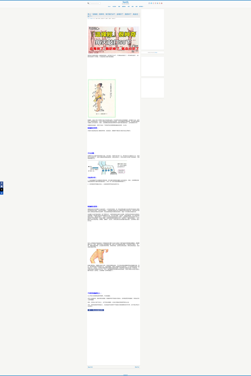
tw (151, 3)
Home (109, 6)
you (162, 3)
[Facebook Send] (1, 186)
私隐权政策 (125, 374)
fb (149, 3)
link (157, 3)
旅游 (132, 6)
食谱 (136, 6)
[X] (1, 189)
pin (155, 3)
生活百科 (114, 6)
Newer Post (90, 367)
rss (160, 3)
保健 (119, 6)
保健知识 (91, 18)
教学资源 (141, 6)
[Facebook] (1, 183)
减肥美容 (124, 6)
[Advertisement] (111, 23)
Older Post (137, 367)
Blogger (156, 52)
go (153, 3)
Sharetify (126, 2)
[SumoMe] (1, 193)
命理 (128, 6)
